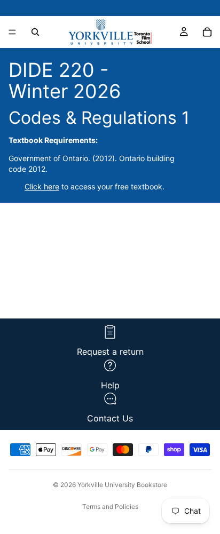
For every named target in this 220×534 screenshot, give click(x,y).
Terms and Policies (110, 507)
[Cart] (207, 32)
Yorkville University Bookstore (122, 485)
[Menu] (12, 32)
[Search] (35, 32)
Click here (42, 186)
